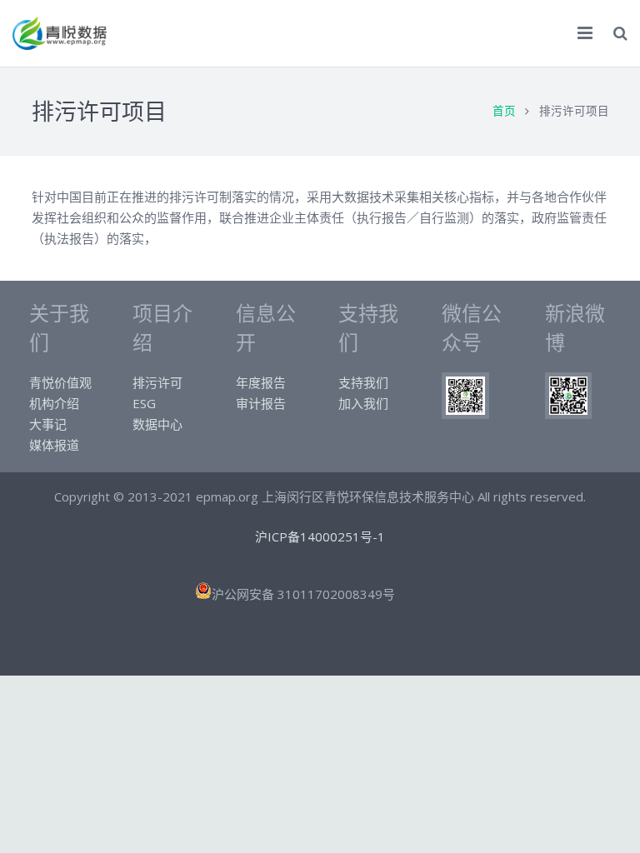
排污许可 (157, 382)
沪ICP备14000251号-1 (320, 536)
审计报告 (261, 403)
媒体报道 (54, 444)
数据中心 (157, 424)
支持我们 (363, 382)
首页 (504, 110)
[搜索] (620, 33)
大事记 (48, 424)
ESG (144, 403)
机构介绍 (54, 403)
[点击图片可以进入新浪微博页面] (568, 414)
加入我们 (363, 403)
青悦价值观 (60, 382)
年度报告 (261, 382)
